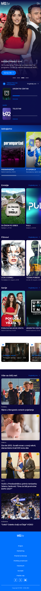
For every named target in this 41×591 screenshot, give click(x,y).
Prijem (20, 546)
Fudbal (4, 407)
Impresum (20, 566)
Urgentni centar (21, 89)
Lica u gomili (7, 278)
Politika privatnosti (20, 561)
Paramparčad (7, 170)
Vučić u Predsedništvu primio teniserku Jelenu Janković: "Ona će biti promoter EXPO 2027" (19, 486)
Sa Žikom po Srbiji (9, 225)
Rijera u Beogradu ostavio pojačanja (17, 410)
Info (3, 481)
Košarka (4, 521)
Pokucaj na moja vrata (12, 328)
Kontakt (20, 571)
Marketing (20, 551)
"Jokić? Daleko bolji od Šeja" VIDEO (17, 525)
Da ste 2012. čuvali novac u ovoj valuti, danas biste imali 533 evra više (18, 446)
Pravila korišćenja (20, 556)
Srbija (3, 442)
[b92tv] (5, 3)
